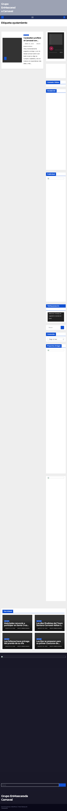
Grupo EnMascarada (23, 628)
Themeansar (4, 808)
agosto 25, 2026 (10, 628)
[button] (61, 17)
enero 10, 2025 (29, 43)
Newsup (23, 806)
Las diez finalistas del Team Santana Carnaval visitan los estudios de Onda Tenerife (49, 625)
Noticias (26, 35)
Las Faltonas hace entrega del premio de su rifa (16, 642)
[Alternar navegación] (32, 17)
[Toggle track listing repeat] (57, 55)
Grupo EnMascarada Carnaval (8, 7)
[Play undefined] (51, 48)
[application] (56, 317)
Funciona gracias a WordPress (9, 806)
